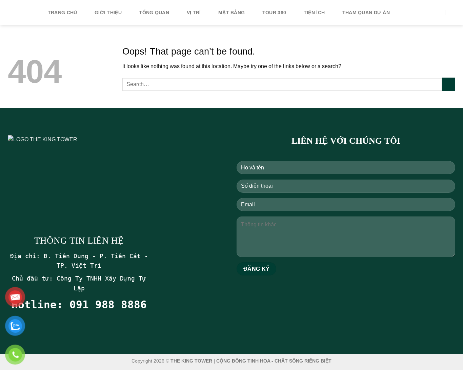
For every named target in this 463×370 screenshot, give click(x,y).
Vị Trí (194, 12)
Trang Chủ (62, 12)
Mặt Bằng (231, 12)
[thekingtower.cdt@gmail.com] (439, 12)
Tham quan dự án (366, 12)
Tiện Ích (314, 12)
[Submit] (448, 84)
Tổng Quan (154, 12)
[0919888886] (452, 12)
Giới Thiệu (108, 12)
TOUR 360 (274, 12)
